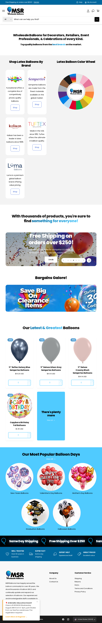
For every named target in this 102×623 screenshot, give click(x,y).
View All (49, 459)
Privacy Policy (80, 591)
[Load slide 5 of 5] (78, 260)
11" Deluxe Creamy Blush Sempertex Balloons (82, 370)
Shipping (78, 578)
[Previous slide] (63, 260)
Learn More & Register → (16, 617)
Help (80, 2)
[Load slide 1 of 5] (68, 260)
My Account (91, 2)
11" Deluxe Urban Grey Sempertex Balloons (51, 368)
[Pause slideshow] (89, 260)
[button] (3, 10)
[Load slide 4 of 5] (76, 260)
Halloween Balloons (67, 529)
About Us (52, 578)
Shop (15, 107)
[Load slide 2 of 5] (71, 260)
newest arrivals (22, 2)
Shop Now (51, 253)
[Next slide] (83, 260)
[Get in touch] (93, 10)
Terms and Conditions (83, 588)
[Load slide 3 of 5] (73, 260)
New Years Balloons (19, 493)
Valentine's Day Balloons (51, 493)
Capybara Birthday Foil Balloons (19, 424)
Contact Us (53, 582)
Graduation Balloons (35, 529)
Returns (78, 582)
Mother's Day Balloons (82, 493)
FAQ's (77, 585)
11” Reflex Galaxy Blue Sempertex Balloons (19, 368)
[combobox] (56, 19)
